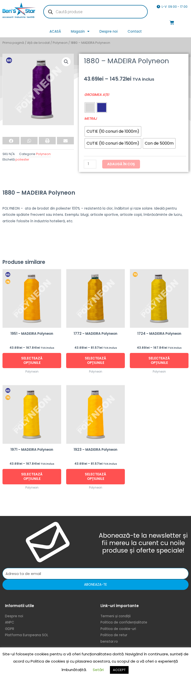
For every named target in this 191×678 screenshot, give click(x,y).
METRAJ (90, 118)
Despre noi (108, 31)
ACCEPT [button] (119, 670)
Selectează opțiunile (32, 360)
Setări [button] (98, 669)
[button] (66, 61)
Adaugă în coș (121, 164)
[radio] (90, 108)
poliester (22, 159)
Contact (135, 31)
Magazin (78, 31)
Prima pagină (13, 43)
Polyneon (60, 43)
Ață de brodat (38, 43)
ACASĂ (55, 31)
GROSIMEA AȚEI (96, 94)
